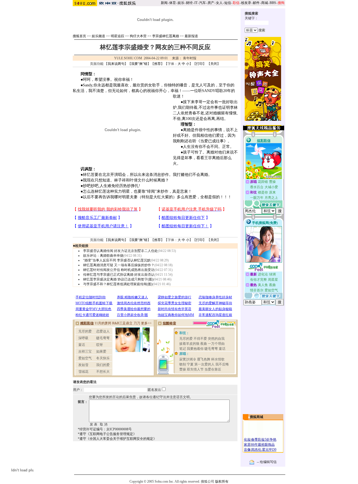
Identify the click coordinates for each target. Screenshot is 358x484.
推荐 (157, 64)
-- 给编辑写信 (267, 462)
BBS (273, 3)
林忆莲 (89, 175)
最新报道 (191, 36)
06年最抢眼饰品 (263, 445)
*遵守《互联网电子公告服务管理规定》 (107, 434)
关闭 (213, 64)
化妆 (247, 439)
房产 (211, 3)
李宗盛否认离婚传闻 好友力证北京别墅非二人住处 (120, 251)
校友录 (246, 3)
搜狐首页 (79, 36)
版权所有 (222, 481)
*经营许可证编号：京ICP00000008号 (105, 429)
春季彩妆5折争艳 (263, 439)
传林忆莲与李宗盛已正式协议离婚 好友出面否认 (118, 275)
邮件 (256, 3)
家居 (247, 445)
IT (195, 3)
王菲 (208, 158)
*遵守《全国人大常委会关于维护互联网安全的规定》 (117, 439)
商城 (264, 3)
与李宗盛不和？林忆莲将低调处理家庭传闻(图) (117, 284)
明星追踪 (117, 36)
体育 (172, 3)
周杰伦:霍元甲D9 (263, 450)
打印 (199, 64)
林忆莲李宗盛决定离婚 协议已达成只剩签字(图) (118, 279)
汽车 (202, 3)
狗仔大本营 (138, 36)
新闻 (164, 3)
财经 (189, 3)
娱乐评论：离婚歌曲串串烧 (103, 256)
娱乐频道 (98, 36)
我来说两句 (116, 64)
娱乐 (181, 3)
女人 (219, 3)
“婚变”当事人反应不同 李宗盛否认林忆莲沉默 (116, 260)
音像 (247, 450)
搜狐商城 (256, 417)
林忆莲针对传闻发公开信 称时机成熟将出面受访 (118, 270)
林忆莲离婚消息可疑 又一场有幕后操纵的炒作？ (118, 265)
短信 (227, 3)
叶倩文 (136, 180)
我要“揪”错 (139, 64)
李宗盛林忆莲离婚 (165, 36)
